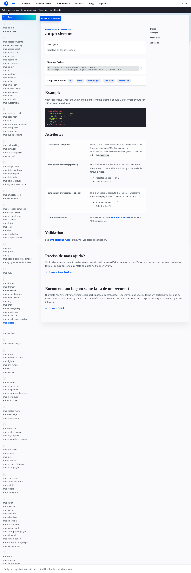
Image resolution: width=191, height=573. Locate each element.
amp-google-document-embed (17, 258)
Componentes (65, 29)
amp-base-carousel (12, 113)
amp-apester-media (12, 88)
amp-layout (8, 354)
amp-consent (9, 156)
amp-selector (9, 506)
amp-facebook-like (11, 212)
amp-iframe (8, 283)
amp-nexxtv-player (11, 418)
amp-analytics (9, 77)
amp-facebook (9, 219)
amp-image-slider (11, 297)
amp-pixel (7, 457)
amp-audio (8, 95)
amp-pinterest (9, 453)
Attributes (155, 38)
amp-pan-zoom (10, 449)
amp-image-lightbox (12, 294)
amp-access (8, 56)
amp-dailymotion (11, 166)
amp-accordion (10, 59)
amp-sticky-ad (9, 535)
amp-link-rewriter (11, 365)
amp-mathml (9, 382)
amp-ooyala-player (11, 435)
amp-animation (10, 85)
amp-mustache (10, 400)
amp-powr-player (11, 467)
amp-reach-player (11, 478)
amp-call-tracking (11, 145)
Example (154, 33)
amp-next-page (10, 414)
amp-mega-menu (11, 386)
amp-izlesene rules (59, 239)
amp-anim (7, 81)
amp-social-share (11, 524)
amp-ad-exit (8, 67)
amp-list (6, 368)
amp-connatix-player (12, 152)
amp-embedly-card (12, 194)
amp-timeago (9, 560)
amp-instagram (10, 315)
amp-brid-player (10, 127)
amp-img (7, 301)
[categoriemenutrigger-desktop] (50, 18)
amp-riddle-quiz (10, 492)
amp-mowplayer (10, 397)
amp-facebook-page (12, 216)
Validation (154, 43)
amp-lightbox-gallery (13, 357)
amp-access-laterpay (12, 45)
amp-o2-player (9, 428)
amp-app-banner (11, 92)
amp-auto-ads (9, 99)
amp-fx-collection (11, 234)
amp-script (8, 503)
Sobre (25, 3)
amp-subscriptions (11, 546)
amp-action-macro (11, 63)
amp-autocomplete (12, 102)
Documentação (42, 3)
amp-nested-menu (11, 411)
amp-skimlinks (9, 513)
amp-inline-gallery (11, 308)
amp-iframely (9, 287)
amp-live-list (8, 372)
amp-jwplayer (9, 333)
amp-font (7, 226)
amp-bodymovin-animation (15, 124)
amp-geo (7, 248)
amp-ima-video (10, 290)
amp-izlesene (9, 322)
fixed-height (93, 80)
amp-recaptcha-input (13, 481)
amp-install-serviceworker (15, 319)
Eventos (78, 3)
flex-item (109, 80)
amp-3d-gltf (8, 27)
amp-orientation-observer (15, 439)
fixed (79, 80)
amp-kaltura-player (12, 343)
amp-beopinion (10, 116)
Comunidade (62, 3)
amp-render (8, 489)
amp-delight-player (12, 180)
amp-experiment (10, 198)
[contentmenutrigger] (168, 30)
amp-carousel (9, 148)
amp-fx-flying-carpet (12, 237)
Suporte (102, 3)
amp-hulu (7, 272)
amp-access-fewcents (13, 41)
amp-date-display (11, 173)
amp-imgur (8, 304)
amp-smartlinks (10, 521)
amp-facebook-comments (15, 209)
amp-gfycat (8, 251)
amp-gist (7, 255)
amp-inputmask (10, 312)
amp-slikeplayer (10, 517)
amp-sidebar (9, 510)
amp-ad (6, 70)
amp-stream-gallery (12, 539)
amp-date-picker (10, 177)
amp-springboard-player (14, 531)
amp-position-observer (13, 464)
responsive (124, 80)
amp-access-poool (11, 49)
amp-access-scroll (11, 52)
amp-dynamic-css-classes (15, 184)
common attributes (120, 217)
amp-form (7, 230)
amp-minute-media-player (15, 393)
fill (70, 80)
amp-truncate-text (11, 563)
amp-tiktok (8, 556)
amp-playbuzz (9, 460)
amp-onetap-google (12, 432)
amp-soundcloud (11, 528)
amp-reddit (8, 485)
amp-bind (7, 120)
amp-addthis (9, 74)
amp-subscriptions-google (15, 542)
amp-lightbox (9, 361)
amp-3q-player (10, 31)
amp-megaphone (11, 389)
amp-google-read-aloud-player (17, 262)
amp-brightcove (10, 131)
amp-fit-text (8, 223)
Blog (91, 3)
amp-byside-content (12, 134)
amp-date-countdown (13, 170)
